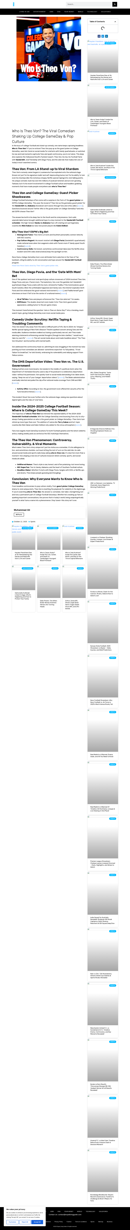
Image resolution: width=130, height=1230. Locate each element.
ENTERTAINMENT (39, 11)
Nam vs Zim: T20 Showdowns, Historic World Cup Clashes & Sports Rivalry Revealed (101, 976)
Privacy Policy (59, 1221)
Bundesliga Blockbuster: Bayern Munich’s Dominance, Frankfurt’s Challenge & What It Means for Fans (102, 1198)
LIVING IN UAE (24, 11)
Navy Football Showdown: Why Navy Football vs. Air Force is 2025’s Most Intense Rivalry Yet (101, 702)
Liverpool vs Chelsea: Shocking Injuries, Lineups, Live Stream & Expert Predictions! (101, 539)
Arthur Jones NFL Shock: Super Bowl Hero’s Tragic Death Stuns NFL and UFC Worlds (72, 605)
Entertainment (46, 1221)
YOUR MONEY (69, 11)
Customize (12, 1222)
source (80, 206)
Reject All (25, 1222)
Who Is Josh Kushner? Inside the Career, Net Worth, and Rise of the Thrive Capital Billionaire (74, 555)
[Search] (114, 4)
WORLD (80, 11)
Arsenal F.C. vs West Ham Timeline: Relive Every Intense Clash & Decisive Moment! (102, 1142)
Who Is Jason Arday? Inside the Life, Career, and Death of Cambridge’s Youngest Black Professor (48, 556)
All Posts (19, 514)
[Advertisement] (49, 104)
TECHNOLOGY (92, 11)
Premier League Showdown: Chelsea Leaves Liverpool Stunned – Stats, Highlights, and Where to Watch (102, 864)
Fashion (69, 1221)
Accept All (37, 1222)
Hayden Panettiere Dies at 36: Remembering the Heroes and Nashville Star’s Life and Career (23, 555)
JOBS (51, 11)
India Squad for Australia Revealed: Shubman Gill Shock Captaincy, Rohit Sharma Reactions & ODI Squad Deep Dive (102, 920)
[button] (115, 22)
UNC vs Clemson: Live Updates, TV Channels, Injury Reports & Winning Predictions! (102, 485)
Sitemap (100, 1221)
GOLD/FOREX (106, 11)
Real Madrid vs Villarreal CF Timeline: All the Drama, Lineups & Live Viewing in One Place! (102, 809)
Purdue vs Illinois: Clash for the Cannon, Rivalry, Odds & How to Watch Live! (101, 594)
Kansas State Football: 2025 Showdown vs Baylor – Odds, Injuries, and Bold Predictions (100, 648)
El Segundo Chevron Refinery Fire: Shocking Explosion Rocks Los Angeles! (102, 431)
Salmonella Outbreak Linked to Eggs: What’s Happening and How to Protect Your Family (23, 596)
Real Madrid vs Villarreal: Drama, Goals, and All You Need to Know (101, 755)
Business (109, 1221)
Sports (32, 522)
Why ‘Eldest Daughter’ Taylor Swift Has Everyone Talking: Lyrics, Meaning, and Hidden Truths (100, 375)
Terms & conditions (81, 1221)
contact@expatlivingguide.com (69, 1215)
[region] (25, 1216)
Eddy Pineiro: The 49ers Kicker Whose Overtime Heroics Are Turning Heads (48, 604)
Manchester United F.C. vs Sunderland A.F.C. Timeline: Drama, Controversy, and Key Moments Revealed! (100, 1031)
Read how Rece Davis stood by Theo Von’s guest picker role (35, 266)
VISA (58, 11)
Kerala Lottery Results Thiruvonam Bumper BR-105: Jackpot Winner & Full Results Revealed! (101, 1087)
